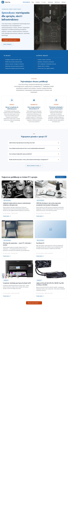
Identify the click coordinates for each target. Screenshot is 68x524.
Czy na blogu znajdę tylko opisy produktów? (20, 154)
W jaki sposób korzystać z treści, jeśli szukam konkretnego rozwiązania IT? (28, 159)
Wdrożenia (57, 2)
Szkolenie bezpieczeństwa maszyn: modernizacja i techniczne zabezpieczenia (17, 204)
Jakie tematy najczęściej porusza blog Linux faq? (22, 142)
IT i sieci (43, 2)
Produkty (38, 2)
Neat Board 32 (40, 243)
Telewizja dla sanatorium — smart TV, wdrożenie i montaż (17, 244)
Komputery (50, 2)
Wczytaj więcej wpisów (33, 302)
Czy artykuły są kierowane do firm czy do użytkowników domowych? (27, 148)
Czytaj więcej (6, 216)
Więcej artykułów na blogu (33, 165)
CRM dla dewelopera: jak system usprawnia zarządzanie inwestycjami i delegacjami (48, 204)
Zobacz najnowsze (60, 176)
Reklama (64, 2)
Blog (33, 2)
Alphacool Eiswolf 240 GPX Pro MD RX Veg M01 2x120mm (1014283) (50, 284)
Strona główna (26, 2)
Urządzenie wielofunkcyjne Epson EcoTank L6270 (17, 283)
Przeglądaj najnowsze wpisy (10, 40)
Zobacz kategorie (7, 44)
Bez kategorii (7, 200)
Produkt (6, 280)
